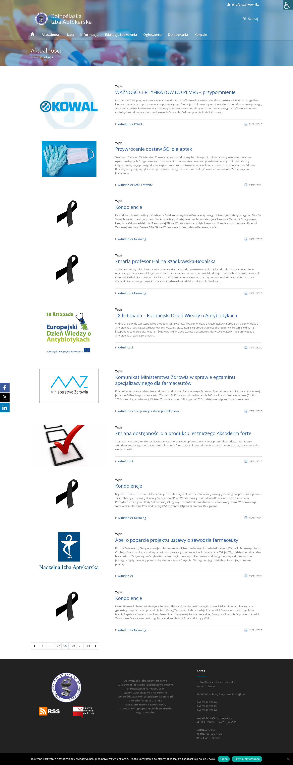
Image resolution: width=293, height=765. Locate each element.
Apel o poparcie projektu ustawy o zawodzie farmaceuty (176, 540)
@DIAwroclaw (206, 730)
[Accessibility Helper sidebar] (288, 5)
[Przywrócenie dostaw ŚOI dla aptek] (69, 158)
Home (34, 57)
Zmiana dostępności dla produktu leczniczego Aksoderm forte (183, 433)
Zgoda (224, 758)
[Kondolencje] (68, 213)
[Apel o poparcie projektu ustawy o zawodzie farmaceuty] (69, 551)
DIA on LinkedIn (209, 738)
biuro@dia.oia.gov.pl (218, 718)
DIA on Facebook (210, 734)
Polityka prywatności (247, 758)
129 (72, 646)
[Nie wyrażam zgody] (288, 759)
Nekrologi (140, 239)
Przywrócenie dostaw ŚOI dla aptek (153, 149)
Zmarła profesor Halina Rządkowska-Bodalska (165, 261)
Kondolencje (128, 207)
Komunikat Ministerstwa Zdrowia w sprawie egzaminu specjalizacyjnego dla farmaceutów (175, 380)
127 (57, 646)
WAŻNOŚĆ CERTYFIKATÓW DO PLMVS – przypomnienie (175, 92)
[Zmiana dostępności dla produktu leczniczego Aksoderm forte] (69, 445)
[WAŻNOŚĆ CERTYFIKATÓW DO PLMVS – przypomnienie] (69, 106)
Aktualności (125, 124)
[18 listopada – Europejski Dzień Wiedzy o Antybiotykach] (69, 332)
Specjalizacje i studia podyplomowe (157, 411)
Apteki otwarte (143, 185)
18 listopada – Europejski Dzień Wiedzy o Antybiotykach (176, 315)
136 (87, 646)
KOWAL (139, 124)
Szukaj (253, 19)
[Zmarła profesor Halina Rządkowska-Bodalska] (69, 269)
